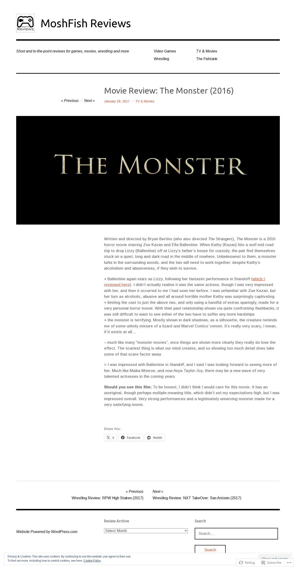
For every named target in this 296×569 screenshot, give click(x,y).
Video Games (165, 51)
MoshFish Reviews (85, 23)
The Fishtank (206, 59)
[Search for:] (236, 533)
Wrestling (161, 59)
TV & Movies (206, 51)
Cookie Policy (92, 560)
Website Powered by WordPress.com (46, 532)
